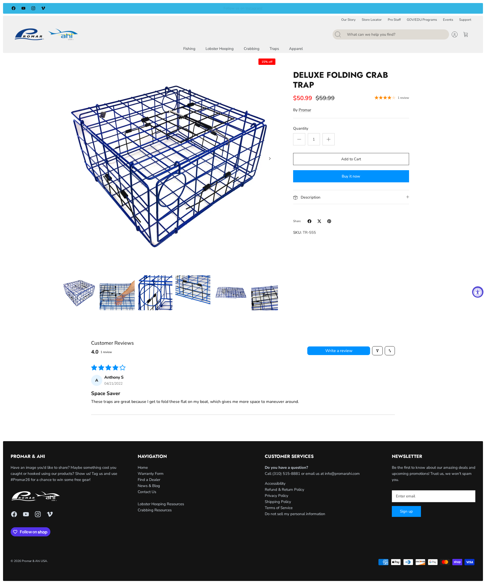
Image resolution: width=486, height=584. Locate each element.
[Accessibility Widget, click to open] (477, 292)
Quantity (300, 128)
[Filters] (377, 350)
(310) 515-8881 (286, 473)
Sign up (406, 511)
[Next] (334, 8)
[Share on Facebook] (309, 221)
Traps (274, 48)
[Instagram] (33, 8)
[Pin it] (329, 221)
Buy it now (351, 176)
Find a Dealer (149, 479)
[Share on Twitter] (319, 221)
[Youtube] (23, 8)
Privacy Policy (276, 495)
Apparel (296, 48)
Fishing (189, 48)
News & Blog (149, 485)
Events (448, 20)
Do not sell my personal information (295, 513)
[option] (170, 164)
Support (465, 20)
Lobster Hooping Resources (161, 504)
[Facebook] (13, 8)
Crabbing (251, 48)
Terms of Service (279, 507)
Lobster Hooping (220, 48)
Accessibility (275, 483)
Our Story (348, 20)
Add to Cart (351, 159)
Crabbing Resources (155, 510)
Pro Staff (394, 20)
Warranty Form (151, 473)
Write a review (338, 351)
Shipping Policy (278, 501)
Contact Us (147, 491)
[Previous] (152, 8)
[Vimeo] (43, 8)
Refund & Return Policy (284, 489)
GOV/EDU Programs (422, 20)
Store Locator (372, 20)
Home (143, 467)
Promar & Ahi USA (34, 561)
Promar (305, 109)
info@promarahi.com (342, 473)
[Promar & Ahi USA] (46, 34)
